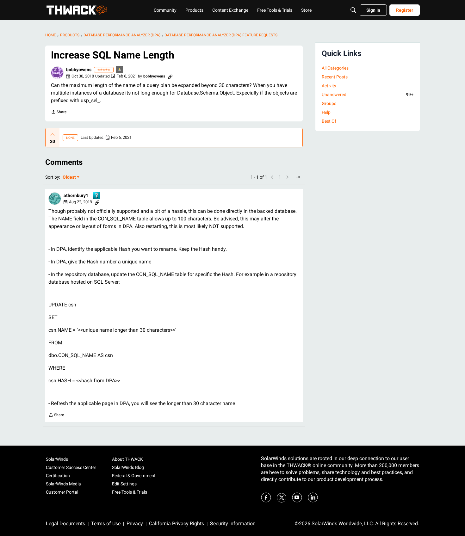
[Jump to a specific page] (298, 177)
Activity (329, 85)
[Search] (353, 10)
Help (326, 112)
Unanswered (367, 94)
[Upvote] (52, 135)
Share (58, 113)
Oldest (70, 178)
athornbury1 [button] (76, 195)
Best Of (329, 121)
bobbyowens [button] (78, 69)
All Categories (335, 68)
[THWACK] (76, 10)
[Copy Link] (170, 76)
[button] (57, 72)
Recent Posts (335, 76)
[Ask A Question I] (97, 196)
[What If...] (120, 70)
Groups (329, 103)
